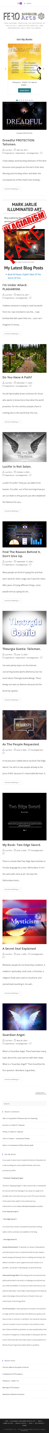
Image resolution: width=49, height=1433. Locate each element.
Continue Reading (13, 189)
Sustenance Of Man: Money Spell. (21, 1145)
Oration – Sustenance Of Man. (19, 1138)
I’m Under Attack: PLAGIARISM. (14, 287)
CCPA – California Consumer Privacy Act (20, 1421)
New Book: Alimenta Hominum (13, 1394)
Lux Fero (8, 150)
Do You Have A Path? (17, 377)
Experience (9, 153)
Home (24, 1425)
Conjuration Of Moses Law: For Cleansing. (23, 1118)
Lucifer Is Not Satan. (17, 466)
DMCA (40, 1421)
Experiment (20, 153)
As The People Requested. (21, 744)
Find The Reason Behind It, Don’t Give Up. (21, 554)
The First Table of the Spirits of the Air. (15, 1367)
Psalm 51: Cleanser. (18, 1125)
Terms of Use (8, 1423)
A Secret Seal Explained (19, 948)
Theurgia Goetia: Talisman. (21, 649)
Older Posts (41, 1093)
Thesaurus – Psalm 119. (10, 1381)
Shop (31, 1423)
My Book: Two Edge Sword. (21, 845)
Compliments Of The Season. (12, 1374)
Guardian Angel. (14, 1035)
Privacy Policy (20, 1423)
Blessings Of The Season (10, 1387)
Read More (24, 90)
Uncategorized (32, 153)
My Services (39, 1423)
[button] (17, 100)
